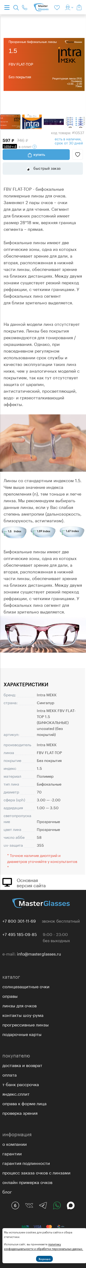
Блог (7, 1191)
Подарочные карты (22, 1033)
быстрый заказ (46, 168)
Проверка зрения (20, 1112)
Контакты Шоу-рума (22, 1014)
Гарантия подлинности (26, 1162)
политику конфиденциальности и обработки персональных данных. (43, 1246)
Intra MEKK (47, 694)
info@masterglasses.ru (39, 953)
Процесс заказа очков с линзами (36, 1172)
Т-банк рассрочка (20, 1083)
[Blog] (15, 1205)
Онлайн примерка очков (27, 1181)
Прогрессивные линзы (25, 1024)
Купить (39, 154)
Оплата (9, 1074)
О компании (14, 1143)
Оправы (10, 995)
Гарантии (12, 1153)
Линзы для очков (19, 1005)
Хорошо (44, 1259)
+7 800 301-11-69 (19, 920)
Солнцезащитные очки (25, 986)
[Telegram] (43, 1205)
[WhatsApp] (57, 1205)
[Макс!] (71, 1205)
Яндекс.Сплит (16, 1093)
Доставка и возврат (22, 1064)
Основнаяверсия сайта (31, 882)
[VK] (29, 1205)
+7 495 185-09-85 (19, 934)
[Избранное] (57, 7)
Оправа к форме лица (24, 1102)
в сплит (17, 146)
